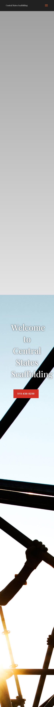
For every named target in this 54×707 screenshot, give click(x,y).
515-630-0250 (26, 393)
